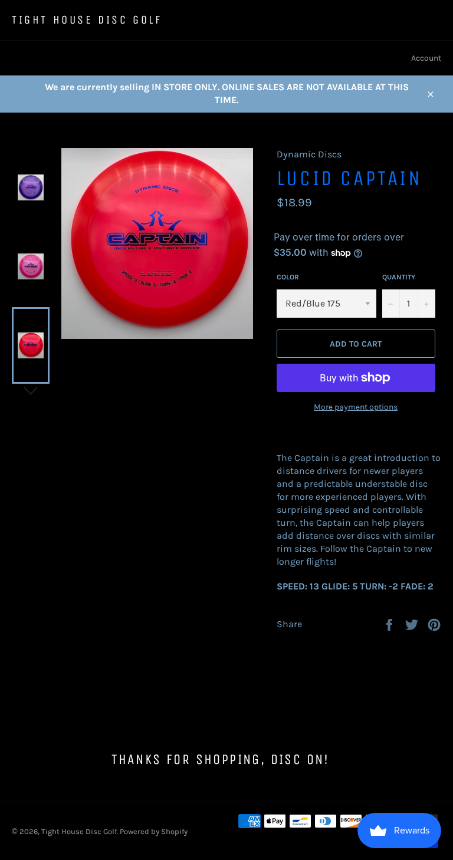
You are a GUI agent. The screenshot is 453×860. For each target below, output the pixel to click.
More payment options (356, 407)
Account (426, 58)
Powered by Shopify (154, 831)
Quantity (398, 277)
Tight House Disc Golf (87, 20)
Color (288, 277)
